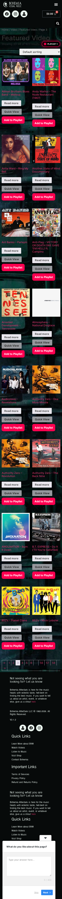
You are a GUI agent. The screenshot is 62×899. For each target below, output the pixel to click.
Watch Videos (18, 747)
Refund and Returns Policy (25, 782)
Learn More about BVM (23, 743)
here (33, 701)
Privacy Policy (18, 778)
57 (47, 662)
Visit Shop (16, 755)
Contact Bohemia (20, 759)
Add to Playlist (13, 120)
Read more (11, 103)
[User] (24, 13)
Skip (36, 892)
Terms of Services (20, 774)
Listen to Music (19, 751)
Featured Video (28, 29)
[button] (56, 4)
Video (14, 29)
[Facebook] (6, 13)
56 (41, 662)
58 (53, 662)
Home (5, 29)
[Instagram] (15, 13)
